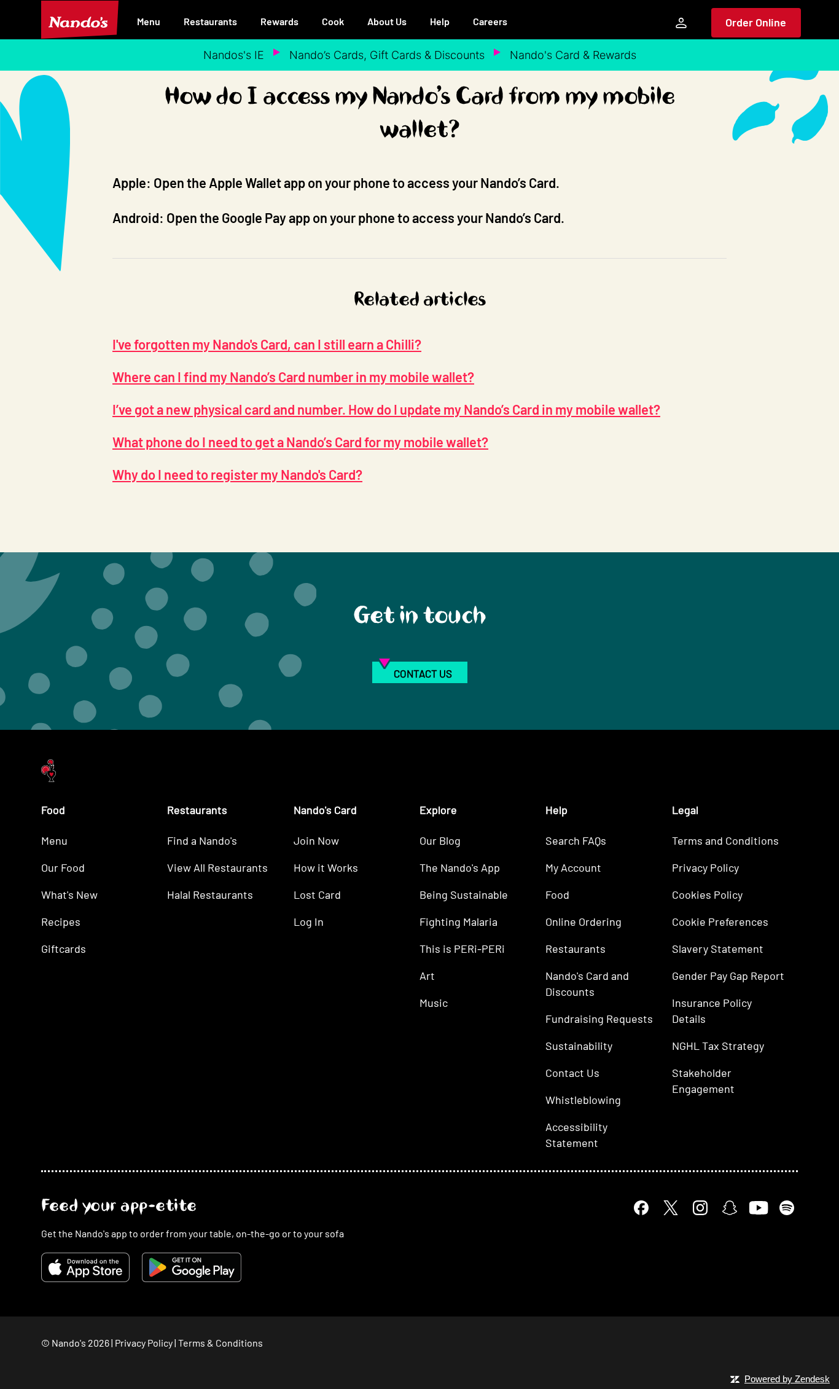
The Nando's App (459, 867)
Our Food (63, 867)
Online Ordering (583, 921)
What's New (69, 894)
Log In (309, 921)
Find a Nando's (202, 840)
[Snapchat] (730, 1208)
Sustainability (578, 1045)
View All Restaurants (217, 867)
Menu (148, 21)
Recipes (60, 921)
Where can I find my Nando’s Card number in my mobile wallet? (293, 377)
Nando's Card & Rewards (573, 55)
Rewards (279, 21)
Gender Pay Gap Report (728, 975)
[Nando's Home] (80, 20)
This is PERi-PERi (462, 948)
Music (433, 1002)
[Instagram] (700, 1208)
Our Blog (440, 840)
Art (427, 975)
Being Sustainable (463, 894)
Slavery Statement (717, 948)
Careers (490, 21)
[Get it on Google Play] (191, 1267)
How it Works (326, 867)
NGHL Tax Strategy (718, 1045)
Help (440, 21)
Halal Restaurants (210, 894)
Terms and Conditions (725, 840)
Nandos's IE (233, 55)
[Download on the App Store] (85, 1267)
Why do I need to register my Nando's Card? (237, 474)
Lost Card (317, 894)
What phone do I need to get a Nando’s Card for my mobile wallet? (300, 442)
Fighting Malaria (458, 921)
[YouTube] (758, 1207)
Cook (333, 21)
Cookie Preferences (720, 921)
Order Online (755, 22)
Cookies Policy (707, 894)
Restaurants (210, 21)
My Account (573, 867)
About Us (387, 21)
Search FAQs (575, 840)
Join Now (316, 840)
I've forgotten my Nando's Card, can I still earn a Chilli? (266, 344)
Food (557, 894)
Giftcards (63, 948)
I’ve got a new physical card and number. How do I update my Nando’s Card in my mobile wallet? (386, 409)
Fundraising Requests (599, 1018)
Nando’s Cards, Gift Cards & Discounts (387, 55)
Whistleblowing (583, 1099)
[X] (671, 1208)
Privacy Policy (705, 867)
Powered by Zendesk (787, 1379)
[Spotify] (787, 1208)
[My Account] (681, 22)
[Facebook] (641, 1208)
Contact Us (572, 1072)
